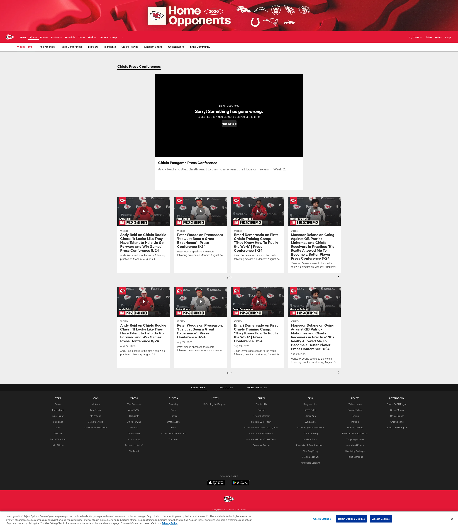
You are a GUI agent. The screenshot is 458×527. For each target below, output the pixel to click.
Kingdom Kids (310, 404)
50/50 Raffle (310, 410)
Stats (57, 427)
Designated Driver (310, 457)
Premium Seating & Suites (355, 433)
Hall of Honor (58, 445)
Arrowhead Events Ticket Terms (261, 439)
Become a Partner (261, 445)
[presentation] (339, 278)
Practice (173, 416)
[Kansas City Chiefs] (229, 499)
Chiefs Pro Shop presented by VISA (261, 427)
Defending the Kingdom (214, 404)
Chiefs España (397, 416)
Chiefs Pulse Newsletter (95, 427)
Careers (261, 410)
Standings (58, 422)
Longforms (95, 410)
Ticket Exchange (355, 457)
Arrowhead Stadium (310, 462)
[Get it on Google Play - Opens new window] (241, 484)
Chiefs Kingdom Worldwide (310, 427)
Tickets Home (355, 404)
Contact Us (261, 404)
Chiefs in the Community (173, 433)
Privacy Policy (169, 523)
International (95, 416)
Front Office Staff (58, 439)
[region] (229, 519)
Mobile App (310, 416)
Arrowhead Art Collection (261, 433)
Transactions (58, 410)
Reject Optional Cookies (351, 518)
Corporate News (95, 422)
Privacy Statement (261, 416)
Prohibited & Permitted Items (310, 445)
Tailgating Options (355, 439)
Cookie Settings (322, 518)
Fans (173, 427)
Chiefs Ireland (397, 422)
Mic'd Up (134, 427)
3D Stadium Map (310, 433)
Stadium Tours (310, 439)
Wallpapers (310, 422)
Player (173, 410)
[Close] (452, 519)
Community (134, 439)
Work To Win (134, 410)
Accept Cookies (381, 518)
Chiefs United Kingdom (397, 427)
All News (95, 404)
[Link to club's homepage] (10, 37)
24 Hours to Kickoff (134, 445)
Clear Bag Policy (310, 451)
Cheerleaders (134, 433)
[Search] (410, 37)
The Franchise (134, 404)
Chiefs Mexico (397, 410)
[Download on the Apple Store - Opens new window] (216, 483)
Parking (355, 422)
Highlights (134, 416)
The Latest (134, 451)
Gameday (173, 404)
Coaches (58, 433)
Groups (355, 416)
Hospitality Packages (355, 451)
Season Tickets (355, 410)
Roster (58, 404)
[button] (229, 123)
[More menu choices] (121, 37)
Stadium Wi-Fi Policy (261, 422)
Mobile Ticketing (355, 427)
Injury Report (58, 416)
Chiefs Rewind (134, 422)
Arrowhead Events (355, 445)
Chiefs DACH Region (397, 404)
